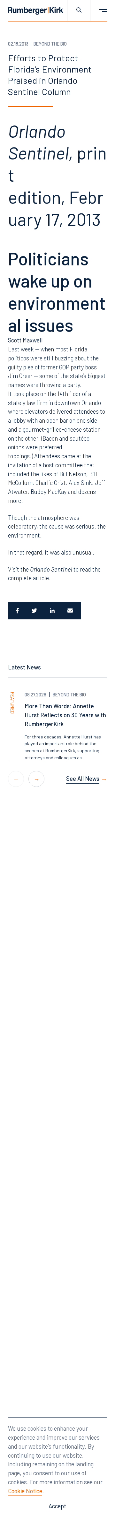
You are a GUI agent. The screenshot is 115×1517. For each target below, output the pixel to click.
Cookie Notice (25, 1491)
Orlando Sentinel (51, 569)
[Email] (71, 610)
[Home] (35, 11)
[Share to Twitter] (34, 610)
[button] (36, 779)
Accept (57, 1506)
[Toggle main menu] (99, 10)
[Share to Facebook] (16, 610)
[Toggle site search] (79, 10)
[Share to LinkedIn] (52, 610)
